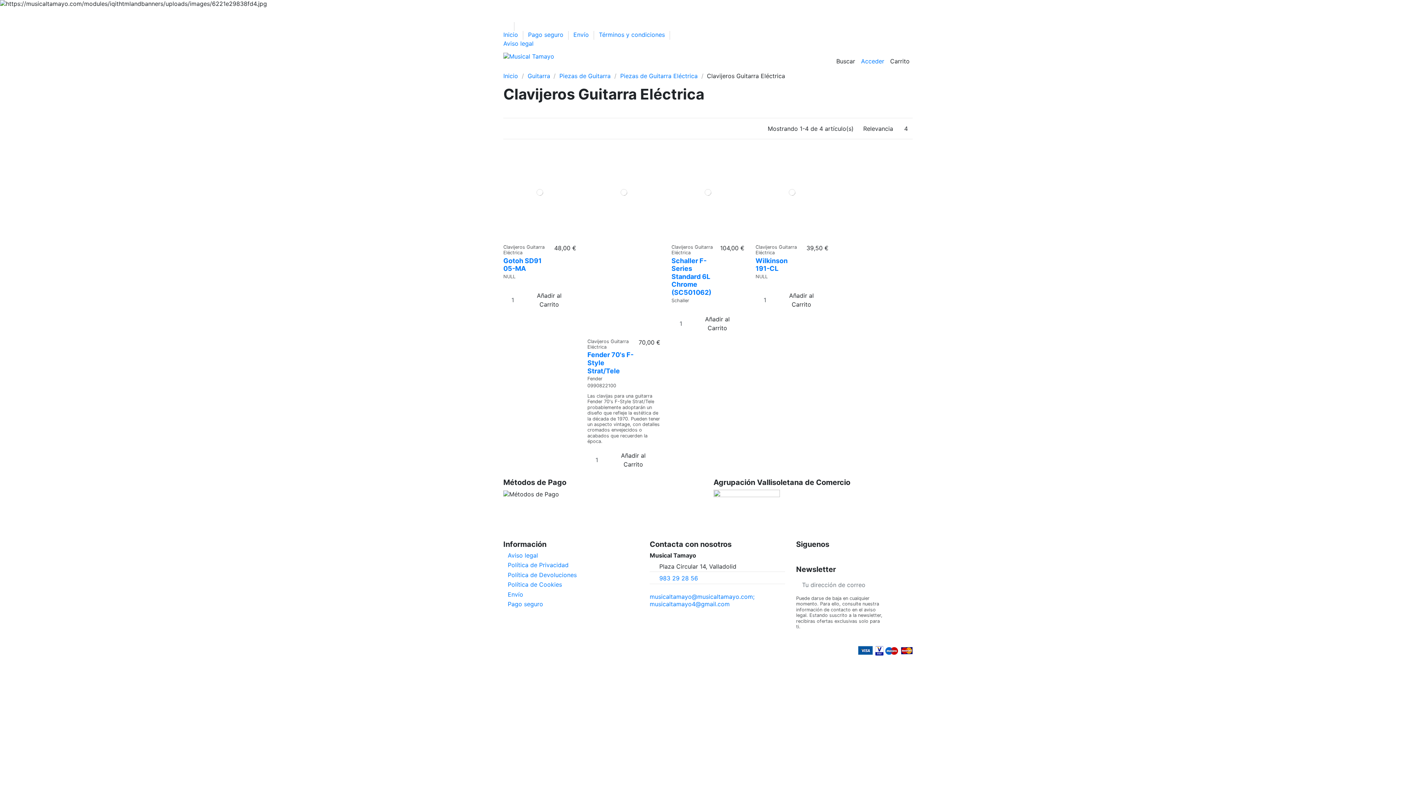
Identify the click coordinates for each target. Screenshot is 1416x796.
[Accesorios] (637, 68)
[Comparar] (537, 236)
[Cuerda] (599, 68)
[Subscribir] (907, 585)
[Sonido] (586, 68)
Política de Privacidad (538, 565)
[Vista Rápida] (542, 236)
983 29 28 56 (678, 578)
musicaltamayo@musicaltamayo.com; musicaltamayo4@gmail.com (702, 600)
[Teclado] (560, 68)
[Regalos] (650, 68)
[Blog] (662, 68)
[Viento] (573, 68)
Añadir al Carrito (549, 300)
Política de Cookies (535, 584)
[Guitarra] (521, 68)
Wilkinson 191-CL (772, 265)
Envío (582, 34)
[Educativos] (624, 68)
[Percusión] (547, 68)
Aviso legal (518, 43)
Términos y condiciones (633, 34)
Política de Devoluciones (542, 575)
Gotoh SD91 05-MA (522, 265)
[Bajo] (534, 68)
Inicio (511, 34)
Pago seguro (546, 34)
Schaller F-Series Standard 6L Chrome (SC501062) (691, 276)
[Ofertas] (611, 68)
